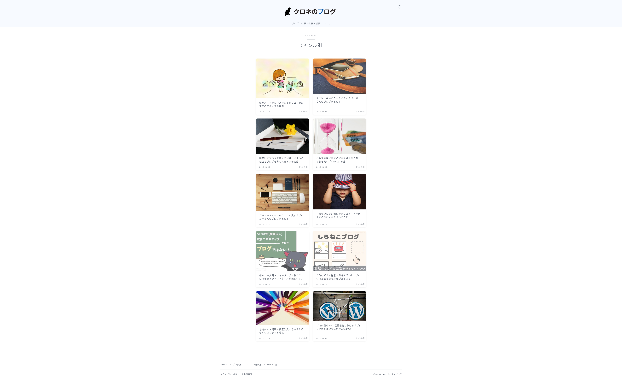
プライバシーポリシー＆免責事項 (236, 374)
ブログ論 (237, 365)
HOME (224, 365)
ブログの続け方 (253, 365)
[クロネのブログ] (311, 11)
